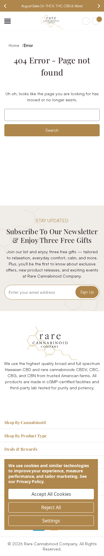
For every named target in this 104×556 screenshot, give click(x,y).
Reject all (51, 507)
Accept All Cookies (51, 494)
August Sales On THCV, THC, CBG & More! (52, 6)
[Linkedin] (72, 402)
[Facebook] (32, 402)
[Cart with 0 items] (96, 21)
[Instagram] (45, 402)
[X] (58, 402)
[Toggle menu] (7, 21)
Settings (51, 521)
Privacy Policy (29, 481)
